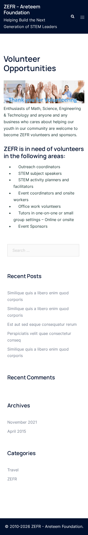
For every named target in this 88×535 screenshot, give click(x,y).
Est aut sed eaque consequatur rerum (42, 324)
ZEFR (12, 478)
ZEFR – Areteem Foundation (22, 9)
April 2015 (16, 431)
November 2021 (22, 422)
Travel (13, 469)
